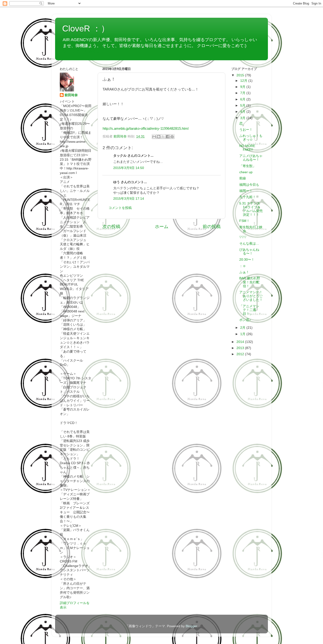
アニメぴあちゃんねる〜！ (250, 157)
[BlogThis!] (158, 136)
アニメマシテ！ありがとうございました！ (251, 296)
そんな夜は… (249, 243)
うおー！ (246, 129)
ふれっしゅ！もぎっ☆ (250, 137)
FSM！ (244, 221)
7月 (243, 93)
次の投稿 (111, 226)
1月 (243, 334)
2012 (240, 354)
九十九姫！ (247, 197)
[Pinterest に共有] (172, 136)
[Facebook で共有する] (167, 136)
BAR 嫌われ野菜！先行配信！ (249, 282)
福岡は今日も (249, 184)
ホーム (161, 226)
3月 (243, 118)
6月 (243, 99)
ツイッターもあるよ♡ (83, 51)
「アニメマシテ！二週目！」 (249, 310)
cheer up (246, 172)
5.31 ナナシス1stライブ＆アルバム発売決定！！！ (251, 209)
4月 (243, 111)
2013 (240, 348)
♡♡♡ (242, 237)
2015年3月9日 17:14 (128, 198)
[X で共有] (163, 136)
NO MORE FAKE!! (247, 147)
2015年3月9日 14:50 (128, 168)
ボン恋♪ (245, 320)
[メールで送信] (154, 136)
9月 (243, 87)
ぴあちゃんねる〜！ (249, 251)
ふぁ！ (244, 272)
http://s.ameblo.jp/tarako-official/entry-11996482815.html (145, 128)
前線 (242, 178)
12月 (244, 80)
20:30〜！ (246, 259)
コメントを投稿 (120, 208)
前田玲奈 (120, 136)
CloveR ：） (85, 28)
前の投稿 (212, 226)
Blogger (191, 626)
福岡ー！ (246, 191)
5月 (243, 105)
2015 (240, 75)
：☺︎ (242, 266)
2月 (243, 327)
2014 (240, 342)
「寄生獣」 (247, 166)
